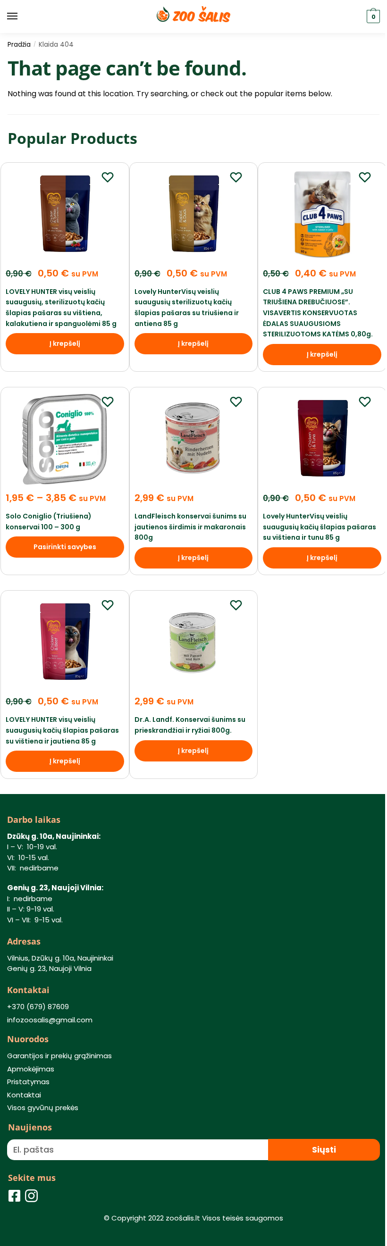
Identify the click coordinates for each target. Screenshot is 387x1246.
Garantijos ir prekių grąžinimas (59, 1056)
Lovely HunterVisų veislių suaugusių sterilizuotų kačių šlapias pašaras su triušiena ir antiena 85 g (187, 307)
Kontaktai (24, 1095)
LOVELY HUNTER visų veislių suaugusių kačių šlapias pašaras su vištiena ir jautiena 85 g (62, 730)
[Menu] (21, 16)
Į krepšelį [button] (65, 343)
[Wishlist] (108, 177)
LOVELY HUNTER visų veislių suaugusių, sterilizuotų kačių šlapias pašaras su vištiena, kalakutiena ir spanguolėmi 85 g (61, 307)
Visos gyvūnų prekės (42, 1107)
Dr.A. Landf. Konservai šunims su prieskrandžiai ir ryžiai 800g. (190, 725)
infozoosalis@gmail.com (50, 1020)
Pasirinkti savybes (65, 547)
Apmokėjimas (30, 1069)
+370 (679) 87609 (38, 1007)
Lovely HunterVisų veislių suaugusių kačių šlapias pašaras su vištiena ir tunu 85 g (319, 526)
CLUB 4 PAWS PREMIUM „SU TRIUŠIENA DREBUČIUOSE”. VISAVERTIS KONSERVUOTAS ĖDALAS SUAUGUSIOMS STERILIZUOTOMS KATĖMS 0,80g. (318, 313)
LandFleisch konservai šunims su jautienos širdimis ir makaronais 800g (190, 526)
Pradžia (19, 44)
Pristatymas (28, 1082)
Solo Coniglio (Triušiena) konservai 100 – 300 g (49, 521)
